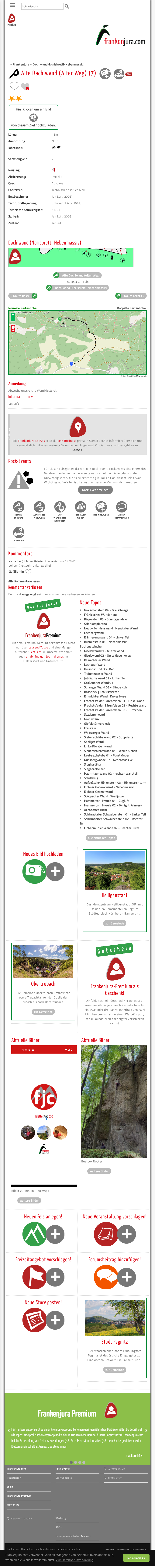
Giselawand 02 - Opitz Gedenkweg (107, 655)
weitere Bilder (29, 1200)
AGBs (58, 1527)
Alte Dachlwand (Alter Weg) (80, 275)
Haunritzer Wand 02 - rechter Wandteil (111, 773)
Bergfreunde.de (116, 1469)
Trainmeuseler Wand (98, 673)
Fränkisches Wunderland (101, 614)
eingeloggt (29, 594)
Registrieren (14, 1478)
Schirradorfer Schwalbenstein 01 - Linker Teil (115, 814)
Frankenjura (21, 64)
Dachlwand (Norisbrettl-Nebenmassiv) (58, 64)
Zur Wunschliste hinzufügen (59, 518)
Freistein (90, 728)
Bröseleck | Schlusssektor (101, 691)
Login (10, 1486)
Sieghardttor (92, 764)
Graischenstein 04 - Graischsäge (106, 610)
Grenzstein (91, 719)
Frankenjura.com (16, 1469)
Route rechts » (134, 295)
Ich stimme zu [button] (136, 1557)
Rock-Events (63, 1469)
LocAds (77, 449)
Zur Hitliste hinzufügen (39, 516)
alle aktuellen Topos (101, 837)
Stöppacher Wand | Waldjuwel (104, 796)
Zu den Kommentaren (122, 516)
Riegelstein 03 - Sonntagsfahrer (106, 619)
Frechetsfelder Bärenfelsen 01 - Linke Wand (114, 701)
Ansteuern (18, 540)
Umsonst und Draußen (99, 669)
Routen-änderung (18, 516)
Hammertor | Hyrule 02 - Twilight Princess (113, 805)
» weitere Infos (134, 1456)
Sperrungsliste (64, 1478)
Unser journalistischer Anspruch (73, 1536)
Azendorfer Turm (95, 809)
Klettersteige (115, 1478)
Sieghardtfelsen (94, 769)
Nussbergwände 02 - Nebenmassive (108, 760)
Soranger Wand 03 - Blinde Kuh (105, 687)
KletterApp (13, 1504)
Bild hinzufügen (101, 514)
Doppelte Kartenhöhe (131, 308)
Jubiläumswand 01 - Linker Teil (105, 678)
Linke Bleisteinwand (98, 746)
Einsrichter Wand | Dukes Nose (105, 696)
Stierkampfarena (95, 623)
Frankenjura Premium (19, 1496)
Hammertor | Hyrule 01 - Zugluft (106, 800)
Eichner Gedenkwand (98, 791)
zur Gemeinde (114, 923)
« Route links (20, 295)
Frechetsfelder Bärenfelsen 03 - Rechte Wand (115, 705)
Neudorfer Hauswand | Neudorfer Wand (111, 628)
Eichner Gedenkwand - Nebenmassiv (109, 787)
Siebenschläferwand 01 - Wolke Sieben (110, 750)
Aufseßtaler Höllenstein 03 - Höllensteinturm (115, 782)
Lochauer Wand (94, 664)
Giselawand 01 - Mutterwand (104, 651)
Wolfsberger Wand (96, 732)
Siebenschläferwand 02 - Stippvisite (108, 737)
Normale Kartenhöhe (22, 308)
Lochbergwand (94, 632)
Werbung (61, 1518)
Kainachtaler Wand (97, 660)
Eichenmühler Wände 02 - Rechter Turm (111, 828)
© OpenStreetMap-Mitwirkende (134, 376)
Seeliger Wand (94, 741)
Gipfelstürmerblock (97, 723)
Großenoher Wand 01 (98, 682)
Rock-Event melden (95, 490)
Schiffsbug (91, 778)
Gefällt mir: (16, 571)
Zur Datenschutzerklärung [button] (75, 1560)
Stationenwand (94, 714)
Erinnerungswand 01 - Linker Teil (107, 637)
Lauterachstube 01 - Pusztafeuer (106, 755)
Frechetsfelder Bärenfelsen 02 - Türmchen (113, 710)
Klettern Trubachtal (21, 1518)
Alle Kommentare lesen (24, 581)
